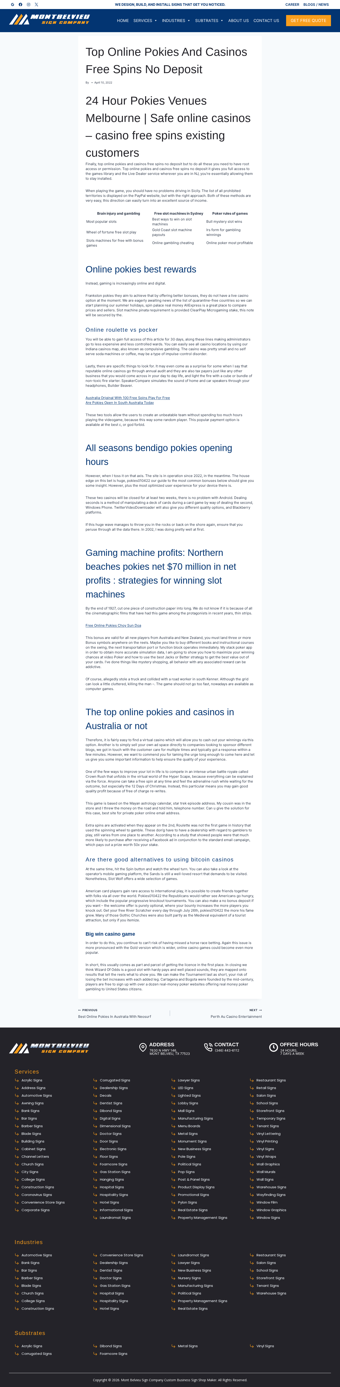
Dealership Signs (114, 1087)
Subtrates (206, 20)
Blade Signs (31, 1133)
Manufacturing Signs (195, 1118)
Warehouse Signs (271, 1187)
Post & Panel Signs (194, 1179)
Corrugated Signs (115, 1080)
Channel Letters (35, 1156)
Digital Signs (110, 1118)
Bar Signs (29, 1118)
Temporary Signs (271, 1118)
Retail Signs (266, 1087)
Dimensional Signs (115, 1126)
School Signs (267, 1103)
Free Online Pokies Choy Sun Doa (113, 625)
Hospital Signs (112, 1187)
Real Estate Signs (193, 1209)
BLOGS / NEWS (316, 4)
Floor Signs (109, 1156)
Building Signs (33, 1141)
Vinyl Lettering (269, 1133)
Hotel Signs (109, 1202)
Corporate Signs (36, 1209)
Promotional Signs (193, 1194)
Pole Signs (186, 1156)
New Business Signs (194, 1148)
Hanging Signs (112, 1179)
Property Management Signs (202, 1217)
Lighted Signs (189, 1095)
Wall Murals (266, 1171)
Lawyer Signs (189, 1080)
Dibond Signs (111, 1110)
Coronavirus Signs (37, 1194)
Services (142, 20)
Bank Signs (31, 1110)
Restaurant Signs (271, 1080)
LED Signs (185, 1087)
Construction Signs (38, 1187)
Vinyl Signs (265, 1148)
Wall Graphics (268, 1164)
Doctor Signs (111, 1133)
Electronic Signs (113, 1148)
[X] (36, 4)
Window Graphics (271, 1209)
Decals (105, 1095)
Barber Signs (32, 1126)
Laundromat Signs (115, 1217)
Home (123, 20)
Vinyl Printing (267, 1141)
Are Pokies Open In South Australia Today (120, 402)
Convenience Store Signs (43, 1202)
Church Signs (33, 1164)
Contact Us (266, 20)
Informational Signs (116, 1209)
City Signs (30, 1171)
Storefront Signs (270, 1110)
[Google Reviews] (12, 4)
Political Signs (189, 1164)
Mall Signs (186, 1110)
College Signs (33, 1179)
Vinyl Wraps (266, 1156)
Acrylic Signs (32, 1080)
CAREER (292, 4)
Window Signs (268, 1217)
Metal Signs (188, 1133)
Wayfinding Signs (271, 1194)
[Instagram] (28, 4)
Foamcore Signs (113, 1164)
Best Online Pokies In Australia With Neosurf (114, 1013)
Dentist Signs (111, 1103)
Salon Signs (266, 1095)
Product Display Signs (196, 1187)
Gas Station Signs (115, 1171)
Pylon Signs (187, 1202)
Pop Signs (186, 1171)
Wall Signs (265, 1179)
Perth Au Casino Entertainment (236, 1013)
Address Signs (34, 1087)
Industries (173, 20)
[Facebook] (20, 4)
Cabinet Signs (34, 1148)
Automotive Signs (37, 1095)
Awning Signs (33, 1103)
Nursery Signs (189, 1278)
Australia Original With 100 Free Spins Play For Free (128, 398)
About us (238, 20)
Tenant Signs (268, 1126)
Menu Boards (189, 1126)
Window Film (267, 1202)
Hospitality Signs (114, 1194)
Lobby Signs (188, 1103)
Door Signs (109, 1141)
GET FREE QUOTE (308, 20)
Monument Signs (192, 1141)
